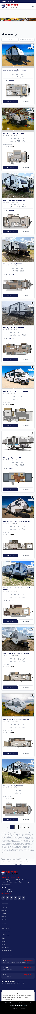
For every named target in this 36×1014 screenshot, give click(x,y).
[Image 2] (16, 66)
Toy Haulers (5, 947)
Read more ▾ (18, 864)
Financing (4, 913)
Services (3, 917)
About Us (4, 920)
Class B (3, 941)
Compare (30, 48)
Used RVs (4, 910)
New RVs (4, 907)
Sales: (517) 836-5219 (9, 1)
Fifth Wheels (5, 935)
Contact (3, 923)
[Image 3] (18, 66)
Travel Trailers (5, 932)
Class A (3, 938)
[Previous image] (3, 55)
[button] (18, 91)
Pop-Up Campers (6, 950)
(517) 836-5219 (28, 960)
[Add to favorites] (32, 45)
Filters (11, 40)
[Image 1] (13, 66)
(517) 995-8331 (28, 967)
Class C (3, 944)
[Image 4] (20, 66)
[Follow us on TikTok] (23, 898)
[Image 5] (22, 66)
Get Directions (5, 893)
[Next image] (33, 55)
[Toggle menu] (33, 6)
